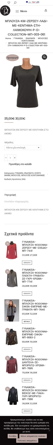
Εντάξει (12, 436)
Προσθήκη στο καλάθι (20, 164)
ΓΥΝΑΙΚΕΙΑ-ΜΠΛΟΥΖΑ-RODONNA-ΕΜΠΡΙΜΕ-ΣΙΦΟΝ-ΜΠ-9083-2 (35, 333)
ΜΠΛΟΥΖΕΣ (15, 175)
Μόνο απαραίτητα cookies (33, 436)
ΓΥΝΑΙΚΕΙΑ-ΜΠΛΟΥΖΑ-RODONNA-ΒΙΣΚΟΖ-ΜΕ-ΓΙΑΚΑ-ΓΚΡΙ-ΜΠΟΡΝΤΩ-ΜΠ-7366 (35, 393)
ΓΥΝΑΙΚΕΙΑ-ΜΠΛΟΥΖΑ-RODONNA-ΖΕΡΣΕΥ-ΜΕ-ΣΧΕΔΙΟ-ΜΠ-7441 (35, 246)
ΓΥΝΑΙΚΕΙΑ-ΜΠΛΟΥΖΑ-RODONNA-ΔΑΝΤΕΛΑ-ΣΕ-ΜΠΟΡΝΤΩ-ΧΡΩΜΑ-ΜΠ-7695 (35, 362)
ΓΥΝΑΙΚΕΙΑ (19, 173)
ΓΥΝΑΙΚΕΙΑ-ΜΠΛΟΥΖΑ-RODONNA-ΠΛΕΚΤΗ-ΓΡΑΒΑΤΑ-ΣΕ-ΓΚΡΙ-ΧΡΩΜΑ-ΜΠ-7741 (35, 275)
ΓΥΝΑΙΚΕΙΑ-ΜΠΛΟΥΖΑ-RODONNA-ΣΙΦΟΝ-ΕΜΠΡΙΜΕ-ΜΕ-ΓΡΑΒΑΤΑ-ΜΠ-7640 (35, 305)
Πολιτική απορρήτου (27, 440)
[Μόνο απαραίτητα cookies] (49, 430)
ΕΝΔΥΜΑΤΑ (29, 173)
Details (27, 321)
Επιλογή (27, 263)
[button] (9, 2)
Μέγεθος (8, 142)
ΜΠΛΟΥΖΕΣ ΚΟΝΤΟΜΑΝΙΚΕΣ (33, 175)
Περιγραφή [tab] (10, 194)
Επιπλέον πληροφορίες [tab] (16, 201)
